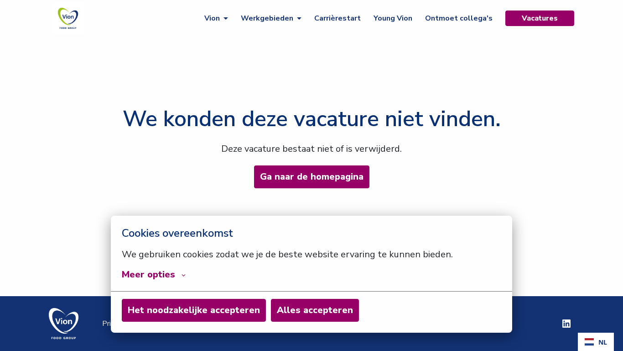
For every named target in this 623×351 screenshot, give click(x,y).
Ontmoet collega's (459, 18)
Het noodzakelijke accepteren (194, 310)
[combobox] (596, 342)
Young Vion (393, 18)
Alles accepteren (315, 310)
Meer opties (148, 274)
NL (602, 342)
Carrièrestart (337, 18)
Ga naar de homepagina (311, 176)
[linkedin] (566, 323)
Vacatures (540, 18)
